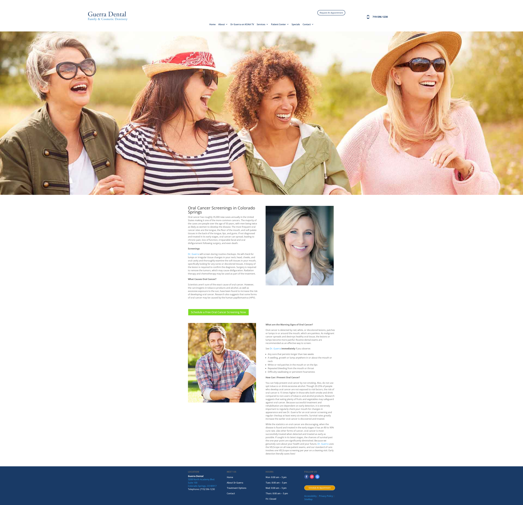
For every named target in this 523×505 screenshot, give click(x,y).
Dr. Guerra (193, 254)
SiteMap (308, 499)
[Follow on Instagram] (312, 477)
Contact (307, 24)
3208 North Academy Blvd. (201, 479)
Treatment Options (236, 487)
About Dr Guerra (235, 482)
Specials (296, 24)
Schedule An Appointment (320, 487)
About (221, 24)
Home (212, 24)
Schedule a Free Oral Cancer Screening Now (218, 312)
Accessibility (310, 496)
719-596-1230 (380, 16)
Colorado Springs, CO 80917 (202, 485)
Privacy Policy (326, 496)
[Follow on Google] (317, 477)
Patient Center (278, 24)
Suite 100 (192, 482)
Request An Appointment (331, 12)
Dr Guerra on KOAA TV (242, 24)
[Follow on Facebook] (306, 477)
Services (261, 24)
